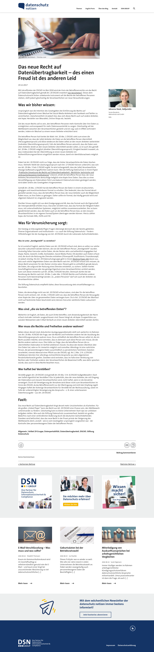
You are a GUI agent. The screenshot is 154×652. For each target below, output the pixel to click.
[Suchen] (134, 8)
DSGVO (83, 431)
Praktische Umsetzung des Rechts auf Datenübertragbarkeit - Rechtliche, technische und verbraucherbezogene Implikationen (56, 173)
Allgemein (22, 431)
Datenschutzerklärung (127, 645)
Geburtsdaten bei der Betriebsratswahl (71, 549)
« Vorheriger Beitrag (26, 464)
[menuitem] (125, 8)
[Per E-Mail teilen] (127, 445)
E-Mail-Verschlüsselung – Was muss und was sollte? (34, 549)
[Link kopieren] (133, 445)
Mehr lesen (23, 583)
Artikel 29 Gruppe (35, 431)
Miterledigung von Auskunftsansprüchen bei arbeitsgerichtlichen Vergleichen (116, 552)
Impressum (110, 645)
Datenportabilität (51, 431)
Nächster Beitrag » (128, 464)
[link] (90, 8)
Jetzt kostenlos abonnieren (95, 614)
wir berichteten (74, 92)
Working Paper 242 (81, 259)
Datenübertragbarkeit (69, 431)
